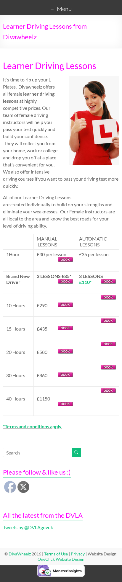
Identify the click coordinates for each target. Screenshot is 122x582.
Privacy (78, 553)
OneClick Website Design (61, 559)
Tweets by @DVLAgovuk (28, 527)
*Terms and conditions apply (32, 426)
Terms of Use (56, 553)
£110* (85, 282)
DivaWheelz (20, 553)
